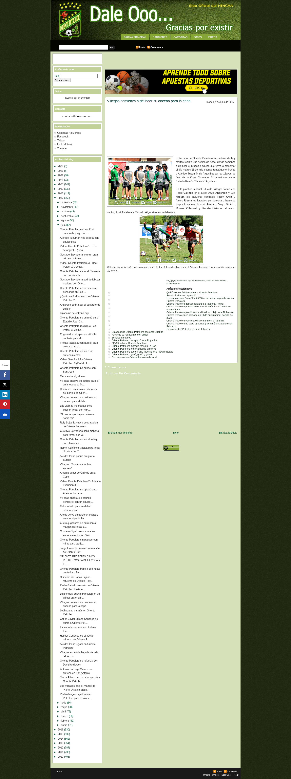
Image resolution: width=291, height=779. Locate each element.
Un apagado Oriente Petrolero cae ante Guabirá (137, 332)
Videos (212, 37)
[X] (5, 385)
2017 (61, 197)
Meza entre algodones (72, 376)
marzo (65, 716)
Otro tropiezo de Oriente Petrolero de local (134, 357)
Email (57, 75)
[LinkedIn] (5, 395)
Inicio (175, 432)
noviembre (67, 206)
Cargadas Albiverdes (69, 132)
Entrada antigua (228, 432)
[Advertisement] (145, 41)
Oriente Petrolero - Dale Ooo (217, 775)
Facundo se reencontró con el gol (130, 334)
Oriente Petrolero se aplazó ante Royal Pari (135, 340)
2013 (61, 743)
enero (64, 725)
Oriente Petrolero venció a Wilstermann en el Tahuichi (195, 320)
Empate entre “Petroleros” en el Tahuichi (188, 329)
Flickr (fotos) (64, 144)
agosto (65, 220)
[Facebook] (5, 375)
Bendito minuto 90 (121, 337)
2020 (61, 184)
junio (64, 702)
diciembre (67, 202)
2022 (61, 175)
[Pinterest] (5, 404)
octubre (65, 211)
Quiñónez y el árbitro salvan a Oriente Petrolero (192, 292)
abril (64, 711)
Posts (142, 47)
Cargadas (180, 37)
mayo (64, 707)
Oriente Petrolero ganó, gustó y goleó (132, 354)
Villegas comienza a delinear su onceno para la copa (148, 101)
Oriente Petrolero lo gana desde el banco (134, 348)
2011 (61, 752)
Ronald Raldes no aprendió (181, 295)
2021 (61, 179)
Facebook (62, 136)
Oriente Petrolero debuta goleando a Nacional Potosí (194, 303)
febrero (65, 720)
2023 (61, 170)
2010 (61, 756)
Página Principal (135, 37)
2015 (61, 734)
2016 (61, 729)
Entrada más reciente (120, 432)
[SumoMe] (5, 414)
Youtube (62, 148)
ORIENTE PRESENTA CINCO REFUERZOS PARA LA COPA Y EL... (80, 560)
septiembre (67, 216)
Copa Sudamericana (195, 280)
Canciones (160, 37)
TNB (236, 775)
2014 (61, 738)
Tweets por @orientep (77, 97)
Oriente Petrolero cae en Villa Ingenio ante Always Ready (142, 351)
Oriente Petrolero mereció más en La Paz (134, 346)
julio (63, 224)
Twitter (61, 140)
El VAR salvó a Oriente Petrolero (129, 343)
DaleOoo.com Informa (216, 280)
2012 (61, 747)
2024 (61, 166)
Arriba (59, 771)
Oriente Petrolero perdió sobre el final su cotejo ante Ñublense (200, 312)
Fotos (198, 37)
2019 (61, 188)
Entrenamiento (173, 283)
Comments (156, 47)
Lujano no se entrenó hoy (74, 313)
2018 (61, 193)
